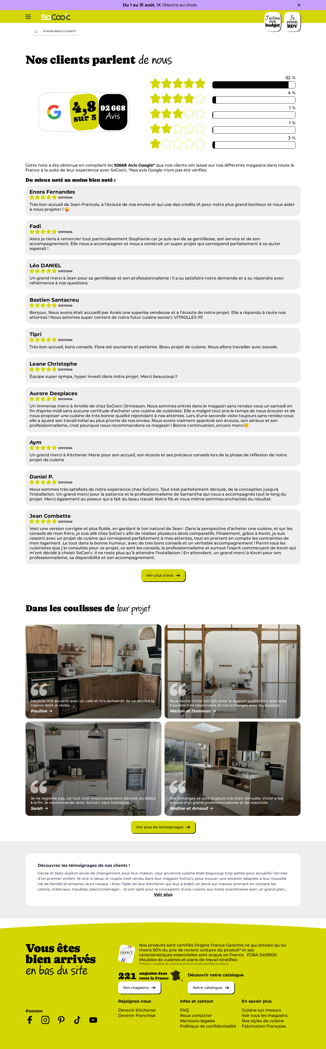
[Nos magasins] (139, 992)
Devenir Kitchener (137, 1010)
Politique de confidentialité (208, 1026)
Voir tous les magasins (265, 1015)
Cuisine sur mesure (261, 1010)
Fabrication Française (264, 1026)
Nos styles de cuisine (263, 1020)
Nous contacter (196, 1015)
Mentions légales (197, 1020)
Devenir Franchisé (137, 1015)
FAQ (184, 1010)
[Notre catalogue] (211, 992)
